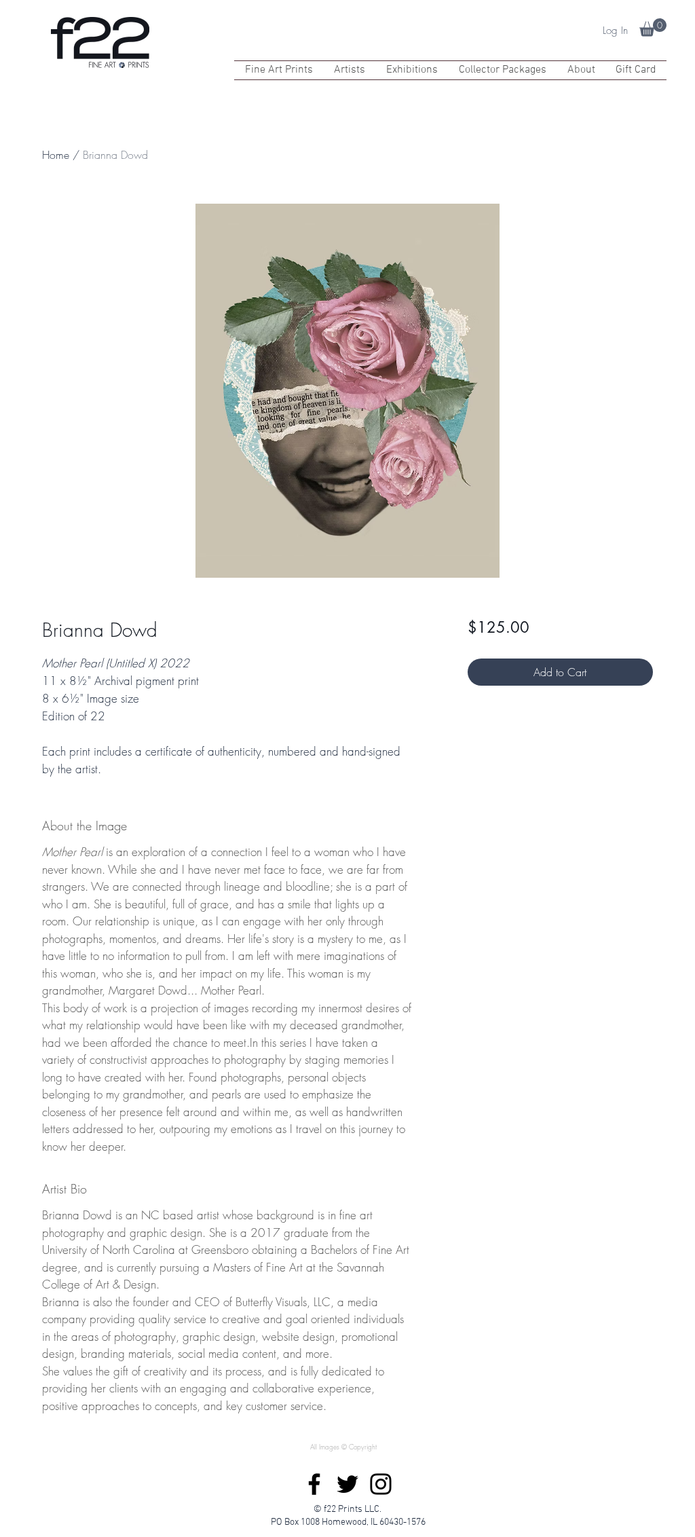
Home (55, 154)
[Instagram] (381, 1484)
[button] (652, 27)
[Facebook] (314, 1484)
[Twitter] (347, 1484)
